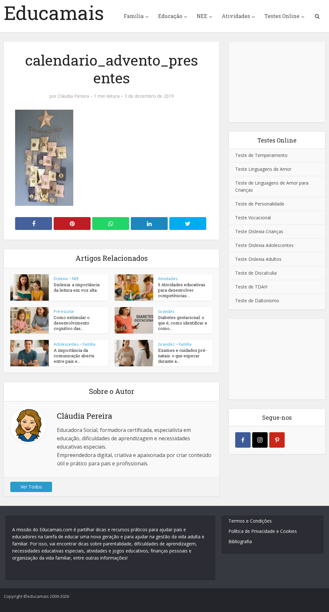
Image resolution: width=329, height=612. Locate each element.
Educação (170, 16)
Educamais (54, 12)
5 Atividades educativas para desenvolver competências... (181, 290)
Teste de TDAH (251, 287)
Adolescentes (66, 344)
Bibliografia (240, 541)
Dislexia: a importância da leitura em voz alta (77, 287)
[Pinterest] (277, 440)
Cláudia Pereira (73, 96)
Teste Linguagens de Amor (263, 169)
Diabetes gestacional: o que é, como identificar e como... (182, 323)
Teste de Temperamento (261, 155)
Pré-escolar (64, 311)
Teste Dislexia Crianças (259, 231)
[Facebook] (243, 440)
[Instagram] (260, 440)
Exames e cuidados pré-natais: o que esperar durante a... (182, 355)
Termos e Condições (250, 521)
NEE (202, 16)
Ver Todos (31, 487)
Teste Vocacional (253, 218)
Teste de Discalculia (256, 273)
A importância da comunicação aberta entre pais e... (74, 355)
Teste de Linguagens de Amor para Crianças (271, 186)
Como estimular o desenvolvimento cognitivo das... (72, 323)
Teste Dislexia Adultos (258, 259)
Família (134, 16)
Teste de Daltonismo (257, 300)
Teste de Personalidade (259, 204)
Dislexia (61, 278)
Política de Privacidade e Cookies (262, 531)
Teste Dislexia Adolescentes (264, 245)
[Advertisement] (277, 82)
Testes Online (281, 16)
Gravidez (166, 311)
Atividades (236, 16)
